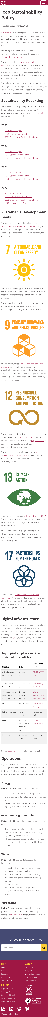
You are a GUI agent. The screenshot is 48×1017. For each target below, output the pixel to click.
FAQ (3, 967)
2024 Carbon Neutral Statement (18, 154)
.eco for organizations (33, 977)
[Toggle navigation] (43, 2)
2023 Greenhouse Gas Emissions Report (22, 179)
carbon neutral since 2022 (35, 516)
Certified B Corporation (11, 57)
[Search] (44, 947)
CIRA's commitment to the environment (39, 695)
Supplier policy (14, 751)
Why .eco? (29, 970)
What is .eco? (30, 967)
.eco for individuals (32, 980)
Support (4, 974)
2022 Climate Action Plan (15, 203)
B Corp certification (27, 437)
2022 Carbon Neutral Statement (18, 196)
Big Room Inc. (7, 32)
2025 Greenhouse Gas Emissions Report (22, 137)
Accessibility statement (10, 998)
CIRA (15, 637)
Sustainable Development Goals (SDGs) (18, 226)
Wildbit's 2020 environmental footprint (38, 675)
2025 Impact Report (13, 130)
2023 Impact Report (13, 172)
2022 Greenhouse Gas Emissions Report (22, 200)
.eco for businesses (32, 974)
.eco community (37, 113)
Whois (3, 970)
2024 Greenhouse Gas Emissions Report (22, 158)
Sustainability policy (9, 995)
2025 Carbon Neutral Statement (18, 134)
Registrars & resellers (9, 1001)
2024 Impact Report (13, 151)
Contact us (5, 977)
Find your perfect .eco (24, 940)
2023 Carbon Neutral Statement (18, 175)
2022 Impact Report (13, 193)
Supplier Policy (37, 440)
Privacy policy (6, 992)
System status (6, 980)
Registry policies (7, 988)
